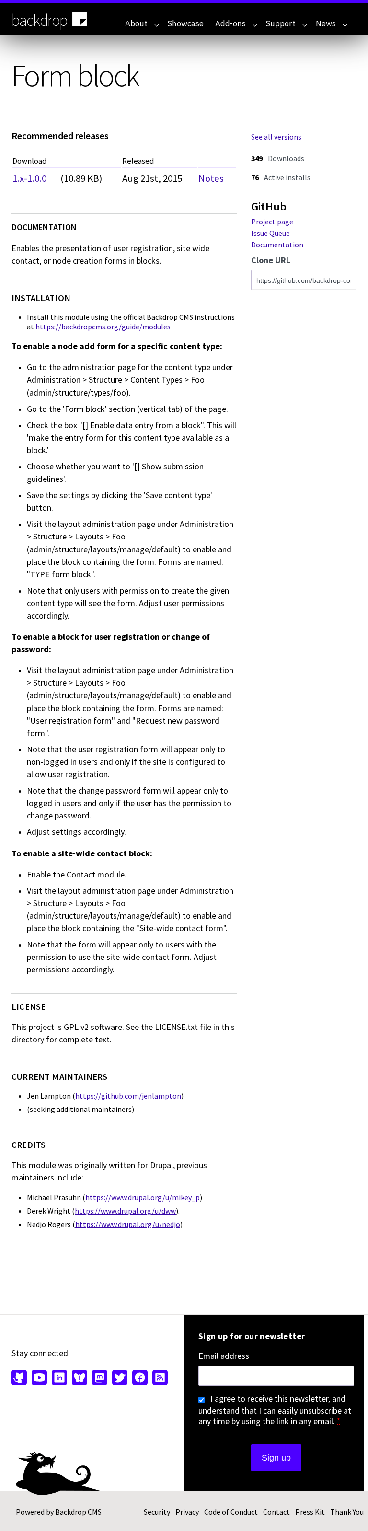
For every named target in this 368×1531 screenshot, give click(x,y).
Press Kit (310, 1512)
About (136, 23)
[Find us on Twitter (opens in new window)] (120, 1378)
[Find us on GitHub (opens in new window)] (20, 1378)
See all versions (276, 136)
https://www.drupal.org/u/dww (125, 1210)
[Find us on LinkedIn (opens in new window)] (59, 1378)
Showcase (186, 23)
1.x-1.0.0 (29, 178)
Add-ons (230, 23)
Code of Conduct (231, 1512)
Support (281, 23)
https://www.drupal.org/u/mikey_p (142, 1197)
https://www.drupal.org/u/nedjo (127, 1224)
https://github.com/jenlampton (128, 1095)
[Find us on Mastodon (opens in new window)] (100, 1378)
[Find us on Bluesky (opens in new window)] (79, 1378)
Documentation (277, 244)
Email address (223, 1356)
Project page (272, 221)
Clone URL (270, 260)
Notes (211, 178)
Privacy (187, 1512)
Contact (276, 1512)
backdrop (40, 20)
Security (157, 1512)
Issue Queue (270, 233)
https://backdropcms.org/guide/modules (103, 326)
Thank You (347, 1512)
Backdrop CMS (78, 1512)
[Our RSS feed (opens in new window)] (159, 1378)
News (326, 23)
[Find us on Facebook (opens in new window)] (140, 1378)
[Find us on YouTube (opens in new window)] (39, 1378)
